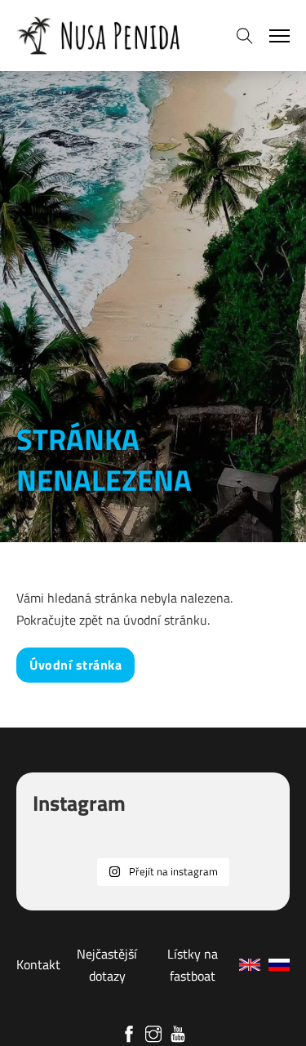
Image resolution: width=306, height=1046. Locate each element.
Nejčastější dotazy (107, 965)
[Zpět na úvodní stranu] (98, 35)
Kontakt (38, 964)
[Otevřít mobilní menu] (279, 35)
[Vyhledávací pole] (245, 36)
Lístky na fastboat (192, 965)
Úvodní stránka (75, 664)
